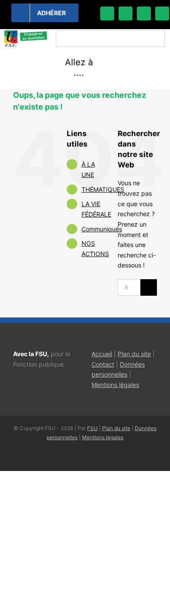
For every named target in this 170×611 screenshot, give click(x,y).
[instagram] (144, 13)
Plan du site (134, 353)
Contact (103, 364)
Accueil (102, 353)
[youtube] (162, 13)
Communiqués (102, 229)
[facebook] (107, 13)
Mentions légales (115, 384)
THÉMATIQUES (103, 189)
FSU (92, 428)
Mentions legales (102, 437)
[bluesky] (126, 13)
